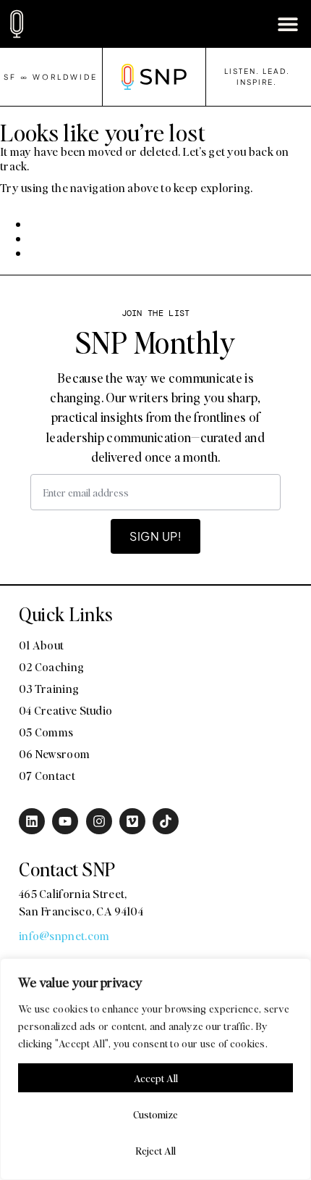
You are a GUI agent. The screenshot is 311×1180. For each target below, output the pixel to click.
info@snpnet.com (64, 935)
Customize (155, 1114)
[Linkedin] (32, 821)
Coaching (88, 643)
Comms (83, 669)
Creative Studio (257, 643)
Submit (78, 824)
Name (66, 381)
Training (166, 643)
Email (65, 526)
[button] (287, 23)
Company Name (99, 453)
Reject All (155, 1150)
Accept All (156, 1077)
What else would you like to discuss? (160, 698)
